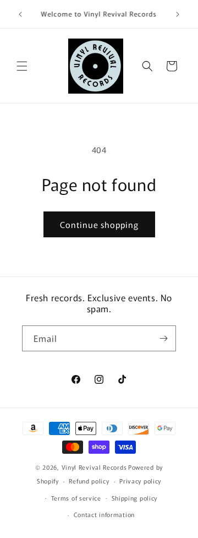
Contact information (104, 514)
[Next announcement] (178, 14)
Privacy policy (140, 480)
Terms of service (76, 497)
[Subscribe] (163, 338)
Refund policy (89, 480)
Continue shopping (99, 224)
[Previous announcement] (20, 14)
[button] (22, 66)
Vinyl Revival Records (94, 467)
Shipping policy (135, 497)
